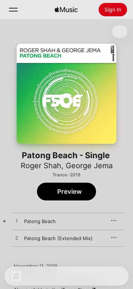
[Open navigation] (13, 9)
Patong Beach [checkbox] (40, 221)
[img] (66, 9)
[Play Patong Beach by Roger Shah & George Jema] (16, 221)
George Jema (89, 165)
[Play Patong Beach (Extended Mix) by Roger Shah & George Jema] (16, 238)
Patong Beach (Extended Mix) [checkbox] (58, 238)
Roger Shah (41, 165)
